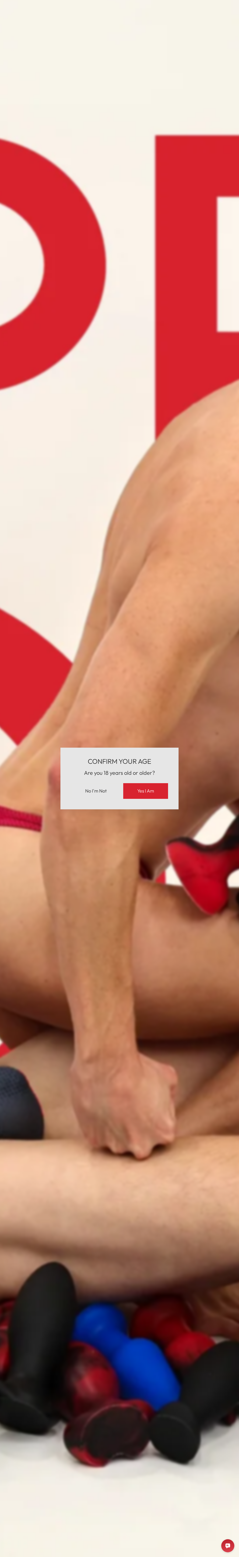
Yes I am (145, 791)
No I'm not (96, 791)
